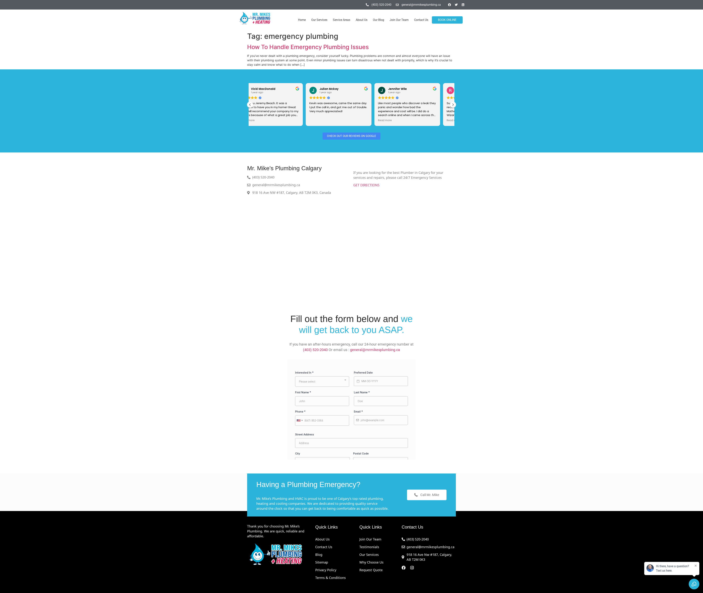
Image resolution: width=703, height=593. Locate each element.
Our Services (319, 20)
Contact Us (421, 20)
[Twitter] (456, 5)
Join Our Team (399, 20)
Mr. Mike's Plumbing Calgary (284, 168)
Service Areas (341, 20)
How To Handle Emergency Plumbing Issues (308, 47)
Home (302, 20)
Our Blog (378, 20)
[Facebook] (449, 5)
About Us (361, 20)
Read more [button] (329, 120)
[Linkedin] (463, 5)
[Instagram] (412, 568)
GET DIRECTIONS (366, 185)
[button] (453, 104)
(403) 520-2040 (315, 350)
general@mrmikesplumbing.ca (375, 350)
